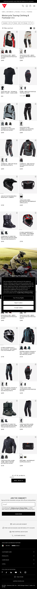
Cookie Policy (20, 292)
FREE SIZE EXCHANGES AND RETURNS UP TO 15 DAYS (20, 528)
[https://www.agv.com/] (3, 546)
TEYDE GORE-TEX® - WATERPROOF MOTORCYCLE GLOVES (28, 389)
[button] (18, 266)
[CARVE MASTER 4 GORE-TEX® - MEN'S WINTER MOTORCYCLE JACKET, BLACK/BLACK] (2, 457)
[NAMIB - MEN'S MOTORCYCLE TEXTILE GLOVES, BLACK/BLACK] (21, 88)
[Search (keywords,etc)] (23, 6)
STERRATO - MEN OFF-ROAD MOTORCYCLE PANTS (9, 164)
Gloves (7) (26, 23)
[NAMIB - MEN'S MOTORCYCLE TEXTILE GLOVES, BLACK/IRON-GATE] (25, 88)
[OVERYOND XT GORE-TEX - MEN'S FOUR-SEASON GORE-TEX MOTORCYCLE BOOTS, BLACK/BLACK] (2, 233)
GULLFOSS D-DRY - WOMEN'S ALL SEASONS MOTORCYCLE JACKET (8, 129)
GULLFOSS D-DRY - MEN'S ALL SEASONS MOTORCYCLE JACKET (9, 57)
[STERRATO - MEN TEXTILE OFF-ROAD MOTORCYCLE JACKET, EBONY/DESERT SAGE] (21, 160)
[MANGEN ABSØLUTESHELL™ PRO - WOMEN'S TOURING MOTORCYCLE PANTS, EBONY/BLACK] (2, 384)
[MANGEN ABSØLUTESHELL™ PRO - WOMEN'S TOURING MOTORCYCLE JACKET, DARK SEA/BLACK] (29, 348)
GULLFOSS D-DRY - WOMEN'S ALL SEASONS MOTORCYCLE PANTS (27, 129)
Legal (4, 564)
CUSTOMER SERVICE (19, 535)
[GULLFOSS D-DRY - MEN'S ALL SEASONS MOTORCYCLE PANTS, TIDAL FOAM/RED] (21, 52)
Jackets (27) (7, 23)
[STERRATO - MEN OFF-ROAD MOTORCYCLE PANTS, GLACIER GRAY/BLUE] (6, 160)
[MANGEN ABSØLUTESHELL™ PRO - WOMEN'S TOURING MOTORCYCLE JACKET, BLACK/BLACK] (25, 348)
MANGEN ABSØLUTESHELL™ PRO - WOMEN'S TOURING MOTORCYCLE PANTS (9, 389)
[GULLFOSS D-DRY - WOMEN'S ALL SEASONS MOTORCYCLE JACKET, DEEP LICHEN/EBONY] (10, 124)
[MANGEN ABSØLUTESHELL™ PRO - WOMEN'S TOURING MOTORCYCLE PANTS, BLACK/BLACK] (6, 384)
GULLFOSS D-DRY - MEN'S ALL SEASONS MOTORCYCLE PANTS (27, 57)
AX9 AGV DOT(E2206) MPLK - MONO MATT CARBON (9, 196)
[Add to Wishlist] (17, 32)
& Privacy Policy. (28, 292)
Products (5, 556)
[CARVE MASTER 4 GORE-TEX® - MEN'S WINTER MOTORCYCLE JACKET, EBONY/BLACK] (6, 457)
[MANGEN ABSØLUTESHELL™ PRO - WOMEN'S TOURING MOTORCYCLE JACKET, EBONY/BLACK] (21, 348)
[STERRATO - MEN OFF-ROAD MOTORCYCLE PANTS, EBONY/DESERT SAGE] (2, 160)
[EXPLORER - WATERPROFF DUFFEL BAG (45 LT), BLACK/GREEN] (25, 457)
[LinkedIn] (11, 572)
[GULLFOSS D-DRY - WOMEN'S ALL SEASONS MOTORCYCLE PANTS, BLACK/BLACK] (21, 124)
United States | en (18, 581)
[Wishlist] (26, 6)
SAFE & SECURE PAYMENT (20, 524)
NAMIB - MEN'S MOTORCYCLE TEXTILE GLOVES (28, 92)
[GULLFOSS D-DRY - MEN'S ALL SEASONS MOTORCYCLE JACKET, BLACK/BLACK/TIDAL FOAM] (6, 52)
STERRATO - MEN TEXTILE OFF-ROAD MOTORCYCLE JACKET (27, 165)
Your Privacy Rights (18, 298)
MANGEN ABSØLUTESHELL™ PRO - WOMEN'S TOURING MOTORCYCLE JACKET (28, 353)
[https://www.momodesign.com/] (15, 545)
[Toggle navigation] (34, 6)
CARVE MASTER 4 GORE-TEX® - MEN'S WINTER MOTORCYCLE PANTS (27, 426)
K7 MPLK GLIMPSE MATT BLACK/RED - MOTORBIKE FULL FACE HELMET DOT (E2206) (27, 234)
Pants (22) (17, 23)
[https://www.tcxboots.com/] (8, 545)
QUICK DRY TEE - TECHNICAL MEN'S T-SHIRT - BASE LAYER (9, 92)
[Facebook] (2, 572)
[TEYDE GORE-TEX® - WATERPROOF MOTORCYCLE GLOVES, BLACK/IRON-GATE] (21, 384)
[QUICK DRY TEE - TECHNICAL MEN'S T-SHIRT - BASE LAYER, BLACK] (2, 88)
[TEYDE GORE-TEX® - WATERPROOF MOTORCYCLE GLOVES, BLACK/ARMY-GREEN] (25, 384)
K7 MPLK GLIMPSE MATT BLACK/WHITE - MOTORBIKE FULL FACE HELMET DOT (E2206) (9, 349)
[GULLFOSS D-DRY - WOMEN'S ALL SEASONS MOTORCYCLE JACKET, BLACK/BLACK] (6, 124)
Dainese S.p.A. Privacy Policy (19, 508)
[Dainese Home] (4, 6)
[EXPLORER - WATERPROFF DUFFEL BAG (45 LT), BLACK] (21, 457)
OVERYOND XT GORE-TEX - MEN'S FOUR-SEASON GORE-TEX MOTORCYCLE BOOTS (9, 238)
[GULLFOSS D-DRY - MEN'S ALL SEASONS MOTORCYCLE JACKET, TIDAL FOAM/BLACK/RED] (2, 52)
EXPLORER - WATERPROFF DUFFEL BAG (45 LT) (27, 461)
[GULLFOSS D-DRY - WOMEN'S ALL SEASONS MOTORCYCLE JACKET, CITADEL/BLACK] (2, 124)
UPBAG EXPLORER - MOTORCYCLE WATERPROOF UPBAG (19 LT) (28, 201)
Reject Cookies (19, 302)
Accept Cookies (18, 307)
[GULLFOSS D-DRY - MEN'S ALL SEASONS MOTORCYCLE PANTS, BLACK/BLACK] (25, 52)
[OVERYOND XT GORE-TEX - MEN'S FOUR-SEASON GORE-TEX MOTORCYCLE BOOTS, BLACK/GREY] (6, 233)
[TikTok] (6, 572)
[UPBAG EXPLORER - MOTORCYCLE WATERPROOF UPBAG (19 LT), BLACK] (21, 196)
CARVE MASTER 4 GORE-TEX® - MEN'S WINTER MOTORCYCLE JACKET (8, 462)
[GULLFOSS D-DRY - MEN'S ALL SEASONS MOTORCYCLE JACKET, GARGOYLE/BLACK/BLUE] (10, 52)
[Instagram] (25, 572)
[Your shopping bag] (30, 6)
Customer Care (7, 552)
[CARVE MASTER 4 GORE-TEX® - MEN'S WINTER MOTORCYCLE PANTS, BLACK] (21, 421)
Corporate (5, 560)
